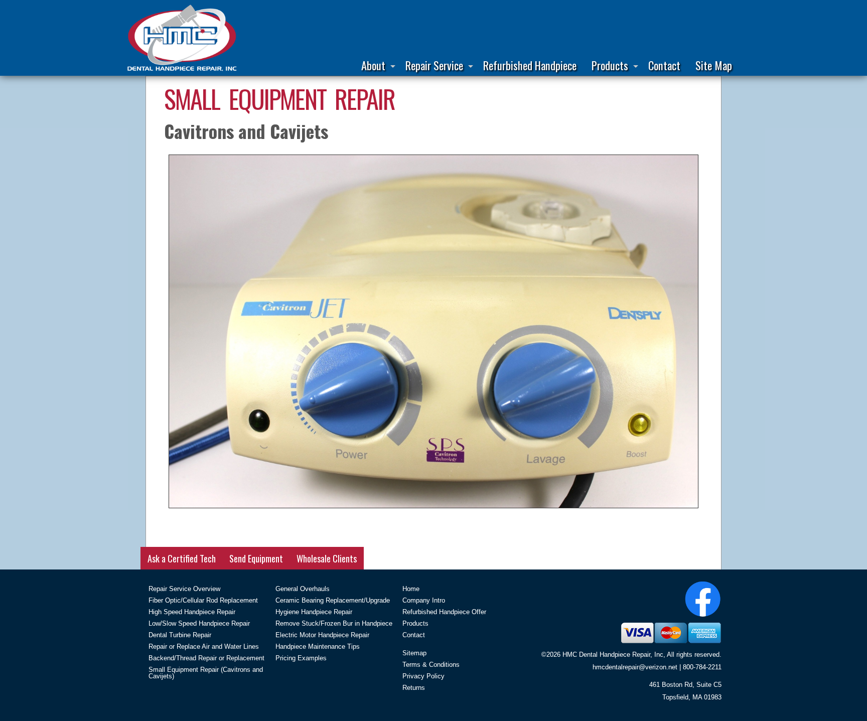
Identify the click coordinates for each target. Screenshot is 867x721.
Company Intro (423, 600)
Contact (664, 65)
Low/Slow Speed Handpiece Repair (199, 623)
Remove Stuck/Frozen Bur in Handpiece (333, 623)
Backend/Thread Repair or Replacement (206, 658)
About (373, 65)
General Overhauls (302, 589)
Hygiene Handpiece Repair (313, 612)
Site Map (713, 65)
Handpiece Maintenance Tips (317, 646)
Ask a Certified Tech (182, 558)
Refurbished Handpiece (529, 65)
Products (610, 65)
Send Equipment (256, 558)
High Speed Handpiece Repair (192, 612)
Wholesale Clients (327, 558)
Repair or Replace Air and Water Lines (204, 646)
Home (410, 589)
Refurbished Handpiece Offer (444, 612)
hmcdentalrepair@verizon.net (635, 667)
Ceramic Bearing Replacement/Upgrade (332, 600)
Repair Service (434, 65)
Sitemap (414, 653)
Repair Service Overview (184, 589)
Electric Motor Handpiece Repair (322, 635)
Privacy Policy (423, 676)
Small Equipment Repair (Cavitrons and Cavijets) (206, 673)
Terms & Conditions (431, 664)
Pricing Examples (301, 658)
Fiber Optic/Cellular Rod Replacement (203, 600)
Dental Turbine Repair (180, 635)
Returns (413, 687)
